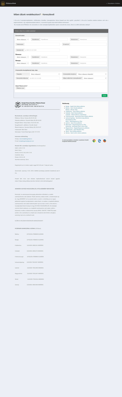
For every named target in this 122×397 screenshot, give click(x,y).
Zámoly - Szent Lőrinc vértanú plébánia (76, 133)
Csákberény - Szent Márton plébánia (75, 111)
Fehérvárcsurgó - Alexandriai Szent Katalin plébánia (79, 116)
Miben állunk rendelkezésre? (27, 14)
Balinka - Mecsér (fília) (71, 109)
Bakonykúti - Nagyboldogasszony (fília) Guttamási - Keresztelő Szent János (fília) (76, 125)
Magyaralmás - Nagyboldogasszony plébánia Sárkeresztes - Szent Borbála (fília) (77, 128)
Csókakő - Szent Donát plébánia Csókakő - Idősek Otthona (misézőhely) (76, 113)
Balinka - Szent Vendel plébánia (74, 108)
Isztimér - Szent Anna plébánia (74, 123)
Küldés (104, 95)
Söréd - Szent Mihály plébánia (73, 131)
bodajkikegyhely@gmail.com (26, 141)
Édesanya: (18, 54)
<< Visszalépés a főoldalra (113, 3)
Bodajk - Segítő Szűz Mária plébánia (75, 106)
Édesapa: (18, 60)
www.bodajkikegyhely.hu (25, 138)
